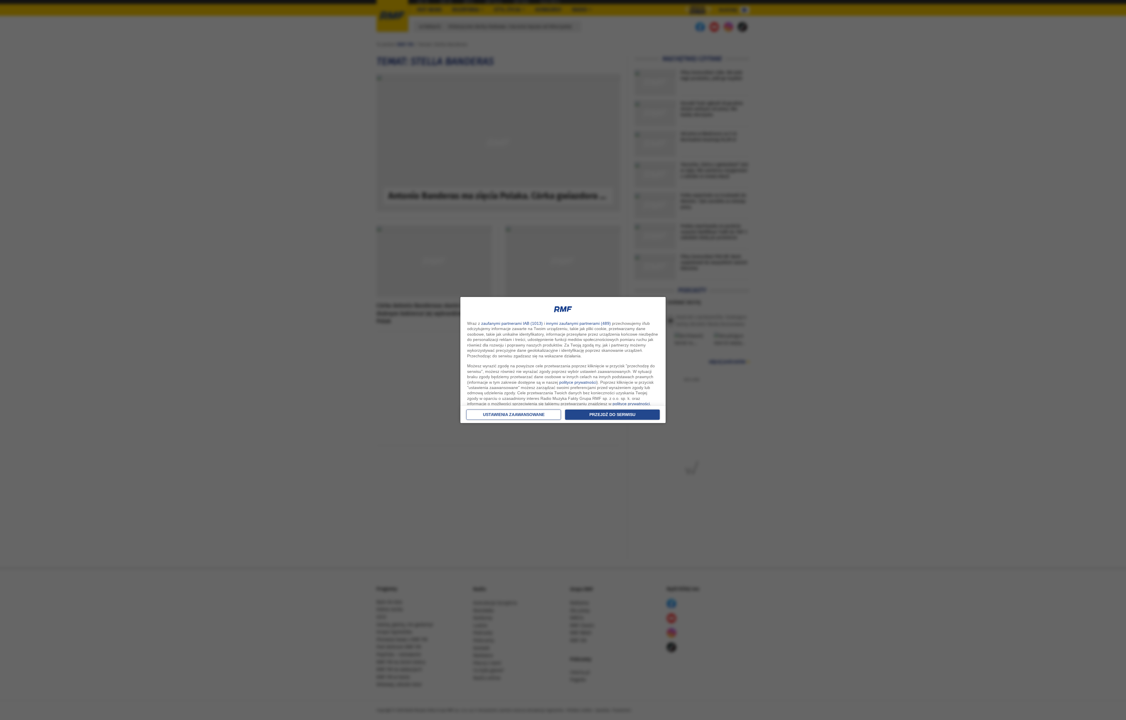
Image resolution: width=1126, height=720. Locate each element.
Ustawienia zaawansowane (514, 414)
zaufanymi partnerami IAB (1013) (512, 323)
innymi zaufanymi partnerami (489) (578, 323)
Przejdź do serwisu (612, 414)
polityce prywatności (577, 382)
